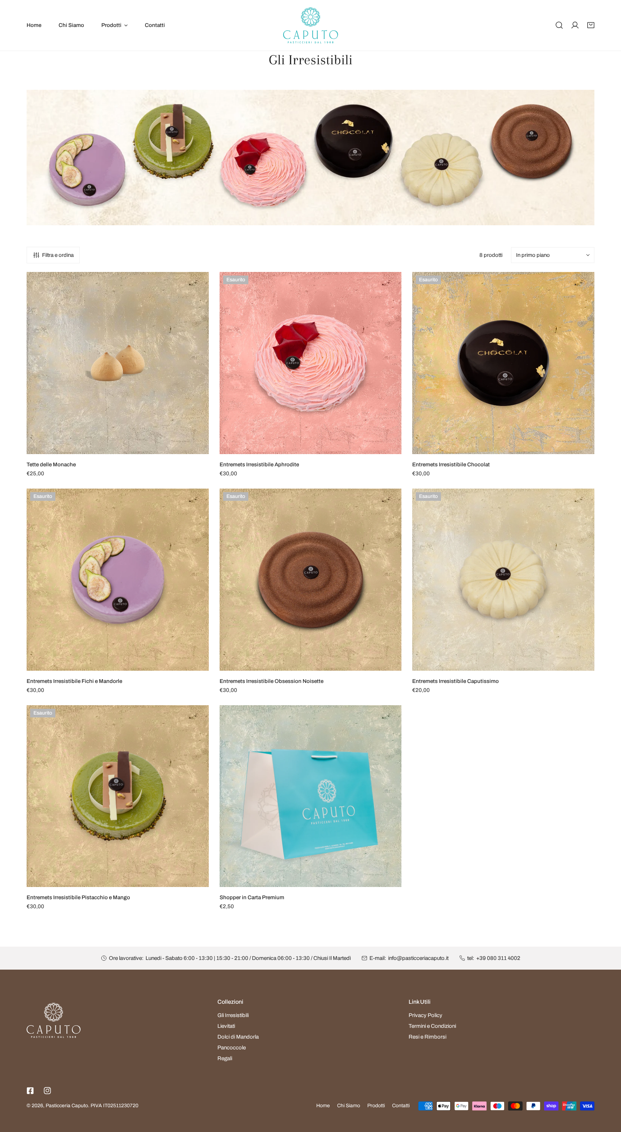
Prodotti (376, 1105)
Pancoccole (231, 1047)
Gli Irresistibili (233, 1015)
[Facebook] (30, 1091)
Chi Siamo (348, 1105)
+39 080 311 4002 (498, 958)
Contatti (401, 1105)
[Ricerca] (559, 25)
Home (323, 1105)
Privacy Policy (425, 1015)
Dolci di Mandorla (238, 1037)
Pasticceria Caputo (67, 1105)
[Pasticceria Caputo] (311, 25)
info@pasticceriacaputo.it (418, 958)
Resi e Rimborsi (427, 1037)
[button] (591, 25)
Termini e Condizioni (432, 1026)
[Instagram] (47, 1091)
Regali (224, 1058)
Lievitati (226, 1026)
